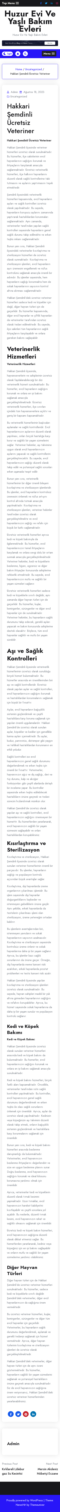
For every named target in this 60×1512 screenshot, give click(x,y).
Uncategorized (33, 69)
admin (13, 1444)
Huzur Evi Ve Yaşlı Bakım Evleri (30, 21)
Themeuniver (37, 1505)
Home (18, 69)
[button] (10, 3)
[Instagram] (57, 3)
